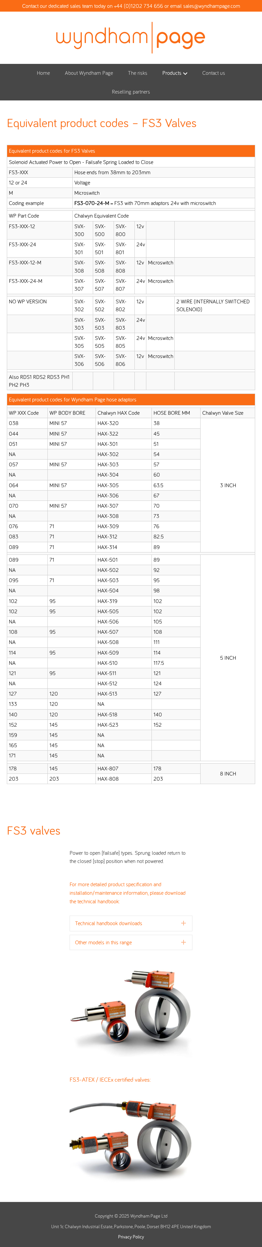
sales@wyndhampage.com (211, 5)
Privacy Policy (131, 1237)
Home (43, 72)
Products (171, 72)
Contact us (213, 72)
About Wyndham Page (89, 72)
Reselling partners (131, 91)
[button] (131, 923)
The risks (137, 72)
